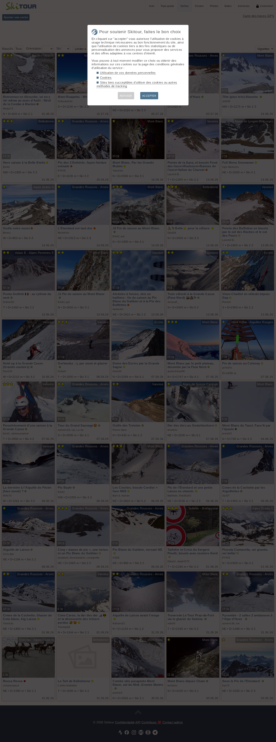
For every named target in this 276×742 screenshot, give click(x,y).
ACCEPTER (149, 95)
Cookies (106, 77)
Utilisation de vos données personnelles (128, 72)
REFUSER (126, 95)
